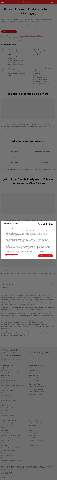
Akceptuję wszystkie (46, 256)
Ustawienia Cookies (11, 256)
